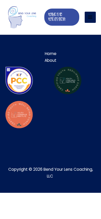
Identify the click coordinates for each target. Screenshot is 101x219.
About (50, 60)
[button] (62, 17)
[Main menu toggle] (90, 17)
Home (50, 53)
